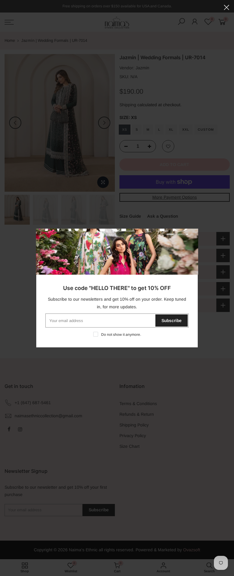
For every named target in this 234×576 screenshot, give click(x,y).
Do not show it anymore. (121, 334)
